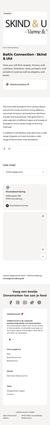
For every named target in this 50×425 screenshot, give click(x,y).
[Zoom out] (43, 256)
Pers (9, 354)
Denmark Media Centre (17, 376)
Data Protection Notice (10, 416)
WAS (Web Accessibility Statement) (31, 416)
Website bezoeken (18, 84)
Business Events (14, 357)
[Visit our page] (18, 302)
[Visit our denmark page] (10, 302)
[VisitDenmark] (15, 314)
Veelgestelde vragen (16, 391)
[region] (25, 236)
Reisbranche (12, 361)
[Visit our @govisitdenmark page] (32, 302)
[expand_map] (43, 216)
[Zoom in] (43, 249)
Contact (10, 394)
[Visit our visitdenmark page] (25, 302)
